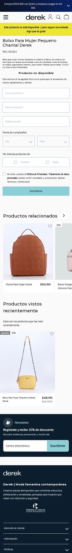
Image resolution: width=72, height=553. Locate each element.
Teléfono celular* (13, 121)
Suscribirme (36, 191)
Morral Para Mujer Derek (19, 284)
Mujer (55, 162)
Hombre (24, 162)
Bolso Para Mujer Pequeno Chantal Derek (19, 399)
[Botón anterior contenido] (63, 215)
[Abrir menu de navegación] (5, 17)
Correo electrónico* (14, 93)
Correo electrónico (17, 445)
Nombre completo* (14, 107)
